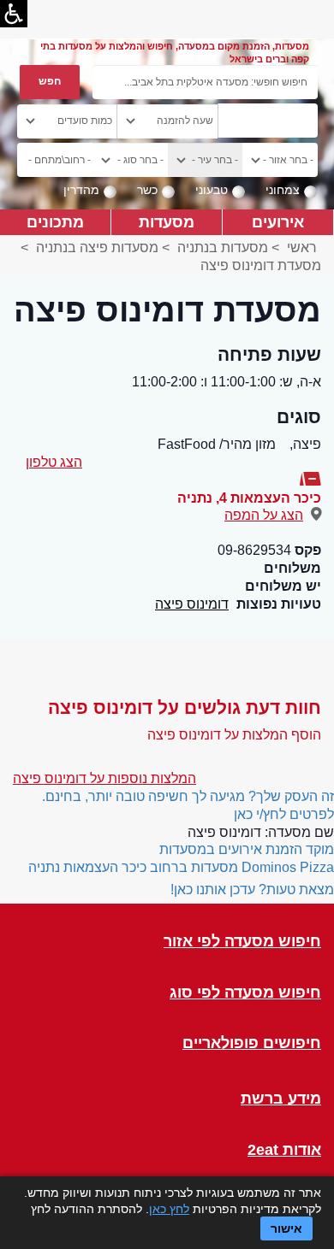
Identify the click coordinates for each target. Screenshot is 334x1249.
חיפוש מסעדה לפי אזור (242, 942)
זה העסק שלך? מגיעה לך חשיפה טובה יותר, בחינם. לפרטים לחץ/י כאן (188, 805)
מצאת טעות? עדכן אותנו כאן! (252, 889)
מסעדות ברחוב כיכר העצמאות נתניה (133, 867)
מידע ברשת (281, 1099)
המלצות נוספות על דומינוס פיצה (104, 778)
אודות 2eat (284, 1150)
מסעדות (166, 222)
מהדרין (81, 190)
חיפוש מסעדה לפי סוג (245, 993)
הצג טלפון (54, 462)
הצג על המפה (263, 515)
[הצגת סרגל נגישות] (13, 13)
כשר (147, 190)
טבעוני (211, 190)
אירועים (278, 222)
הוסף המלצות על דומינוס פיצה (234, 735)
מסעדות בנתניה (222, 247)
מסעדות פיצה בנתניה (97, 247)
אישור (286, 1228)
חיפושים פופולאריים (251, 1043)
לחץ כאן (169, 1209)
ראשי (302, 247)
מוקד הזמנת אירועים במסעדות (246, 849)
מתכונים (55, 222)
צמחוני (282, 190)
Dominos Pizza (288, 867)
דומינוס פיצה (192, 604)
